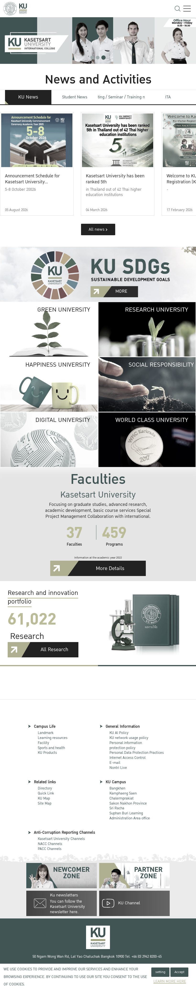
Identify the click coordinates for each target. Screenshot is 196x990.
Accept (179, 972)
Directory (45, 788)
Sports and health (51, 748)
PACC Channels (49, 849)
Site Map (44, 803)
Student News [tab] (74, 97)
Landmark (46, 733)
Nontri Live (118, 768)
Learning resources (52, 738)
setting (160, 972)
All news (97, 229)
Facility (43, 743)
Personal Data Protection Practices (136, 752)
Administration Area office (129, 816)
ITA (168, 97)
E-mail (114, 763)
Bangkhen (117, 788)
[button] (92, 57)
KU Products (47, 752)
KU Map (44, 798)
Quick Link (46, 793)
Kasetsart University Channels (61, 839)
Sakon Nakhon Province (128, 801)
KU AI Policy (119, 733)
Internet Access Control (127, 758)
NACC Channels (50, 844)
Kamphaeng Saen (123, 793)
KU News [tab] (28, 97)
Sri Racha (116, 808)
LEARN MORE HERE (169, 981)
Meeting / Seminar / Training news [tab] (121, 97)
